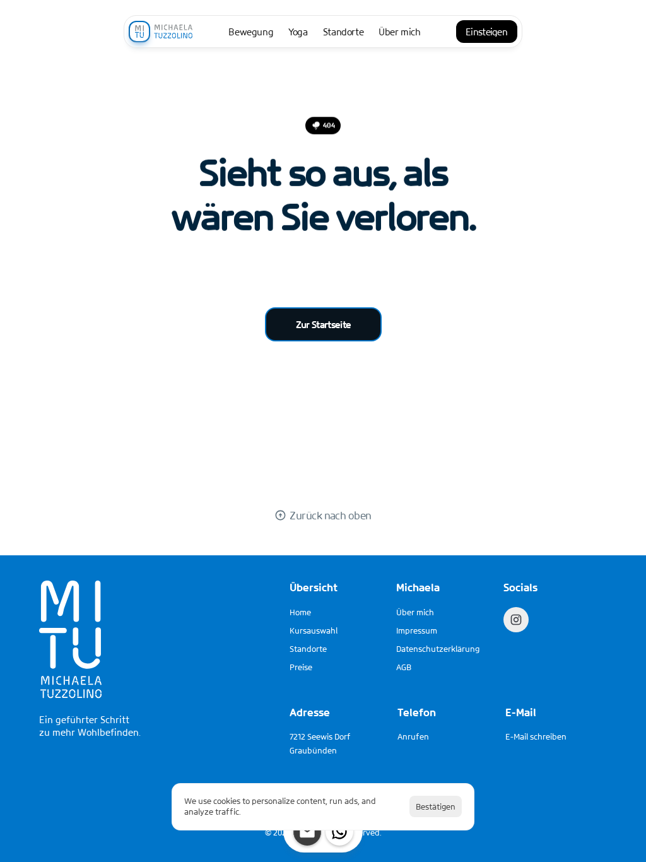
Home (300, 612)
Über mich (415, 612)
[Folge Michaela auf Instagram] (516, 619)
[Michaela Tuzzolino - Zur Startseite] (161, 31)
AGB (403, 667)
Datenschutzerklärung (437, 649)
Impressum (416, 630)
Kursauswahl (314, 630)
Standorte (308, 649)
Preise (301, 667)
